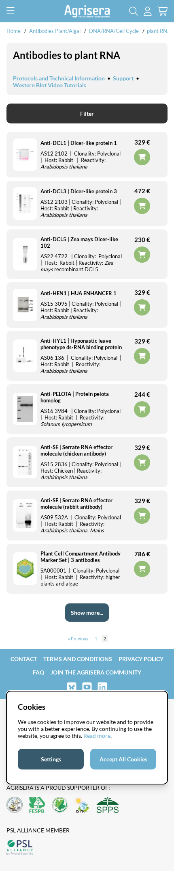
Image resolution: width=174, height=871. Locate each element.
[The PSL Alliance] (19, 848)
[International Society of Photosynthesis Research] (82, 805)
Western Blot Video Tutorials (49, 85)
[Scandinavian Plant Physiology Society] (107, 805)
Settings (51, 759)
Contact (24, 658)
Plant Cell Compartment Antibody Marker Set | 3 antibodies (80, 556)
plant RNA (159, 31)
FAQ (38, 672)
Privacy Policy (141, 658)
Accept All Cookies (123, 759)
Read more (96, 735)
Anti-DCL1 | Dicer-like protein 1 (78, 143)
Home (13, 31)
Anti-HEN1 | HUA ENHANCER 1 (78, 293)
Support (123, 78)
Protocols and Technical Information (59, 78)
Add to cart (142, 569)
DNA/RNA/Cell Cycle (114, 31)
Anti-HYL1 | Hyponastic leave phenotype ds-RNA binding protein (81, 343)
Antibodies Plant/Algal (55, 31)
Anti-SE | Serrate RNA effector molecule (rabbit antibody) (76, 503)
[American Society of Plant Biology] (14, 805)
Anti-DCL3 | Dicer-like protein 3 (78, 191)
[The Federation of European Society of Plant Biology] (37, 805)
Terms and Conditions (77, 658)
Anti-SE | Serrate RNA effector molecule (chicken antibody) (76, 450)
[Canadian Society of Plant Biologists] (60, 805)
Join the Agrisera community (96, 672)
